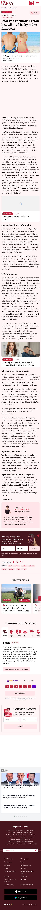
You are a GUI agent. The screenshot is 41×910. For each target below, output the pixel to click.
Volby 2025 (22, 837)
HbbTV (6, 868)
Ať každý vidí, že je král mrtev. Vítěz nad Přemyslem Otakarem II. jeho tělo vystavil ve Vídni (19, 806)
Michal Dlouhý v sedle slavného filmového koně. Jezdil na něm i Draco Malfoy (16, 608)
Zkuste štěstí (20, 693)
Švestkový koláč (32, 843)
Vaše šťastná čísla (29, 681)
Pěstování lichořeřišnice (14, 841)
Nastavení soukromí (26, 884)
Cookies (6, 876)
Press (22, 862)
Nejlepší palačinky (21, 843)
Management (24, 859)
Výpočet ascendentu (27, 841)
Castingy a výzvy (25, 865)
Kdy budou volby (10, 834)
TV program (12, 832)
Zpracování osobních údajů (27, 872)
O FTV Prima (8, 859)
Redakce (23, 879)
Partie (26, 832)
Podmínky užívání (10, 871)
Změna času (20, 832)
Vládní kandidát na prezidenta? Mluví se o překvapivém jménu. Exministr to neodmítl (20, 787)
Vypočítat (20, 726)
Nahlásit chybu (9, 884)
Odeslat (34, 548)
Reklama (7, 865)
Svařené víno (30, 837)
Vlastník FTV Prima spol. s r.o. (10, 880)
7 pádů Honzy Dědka (12, 837)
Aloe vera (27, 839)
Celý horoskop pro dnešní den (16, 669)
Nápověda (23, 876)
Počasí (30, 832)
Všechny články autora (22, 512)
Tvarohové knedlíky (10, 843)
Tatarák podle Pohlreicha (17, 839)
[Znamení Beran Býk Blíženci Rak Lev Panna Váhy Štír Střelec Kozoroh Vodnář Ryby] (22, 548)
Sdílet (34, 13)
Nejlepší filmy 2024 (20, 830)
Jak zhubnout (10, 830)
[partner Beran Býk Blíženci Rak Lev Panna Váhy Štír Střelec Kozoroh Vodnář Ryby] (29, 719)
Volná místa (8, 862)
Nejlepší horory (30, 830)
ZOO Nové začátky (21, 834)
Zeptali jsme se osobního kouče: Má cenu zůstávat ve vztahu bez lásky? (18, 363)
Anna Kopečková (7, 17)
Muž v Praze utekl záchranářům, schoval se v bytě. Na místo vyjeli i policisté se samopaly (19, 797)
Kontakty (23, 868)
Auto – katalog (31, 834)
